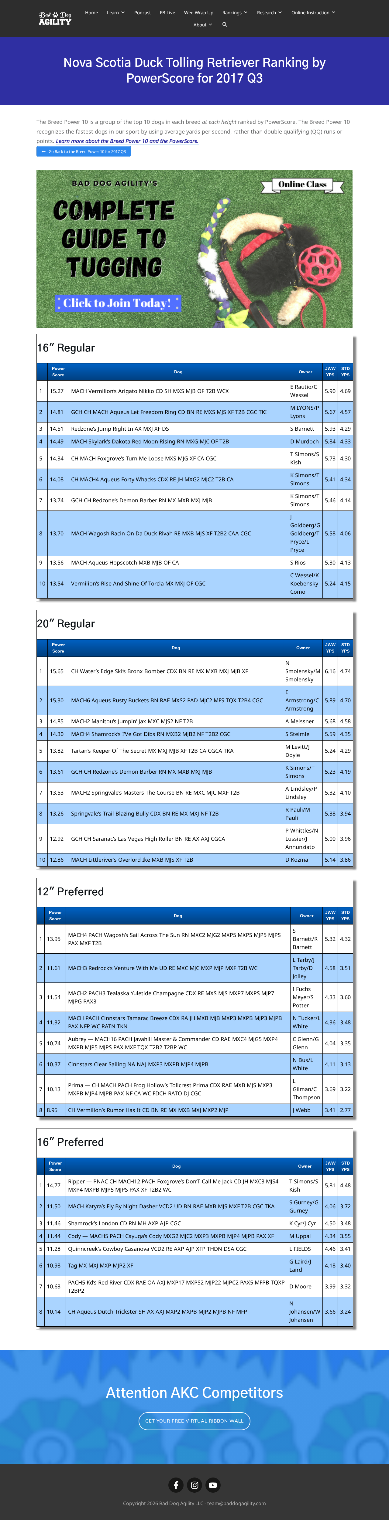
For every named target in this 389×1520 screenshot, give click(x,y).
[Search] (224, 25)
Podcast (142, 12)
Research (266, 12)
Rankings (232, 12)
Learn (113, 12)
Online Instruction (310, 12)
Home (91, 12)
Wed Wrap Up (198, 12)
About (200, 25)
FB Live (167, 12)
